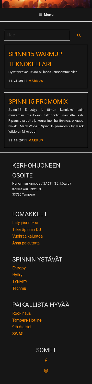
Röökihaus (21, 313)
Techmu (19, 288)
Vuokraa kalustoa (27, 236)
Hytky (17, 274)
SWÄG (18, 333)
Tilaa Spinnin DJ (26, 229)
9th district (21, 326)
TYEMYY (19, 281)
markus (36, 81)
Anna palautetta (26, 243)
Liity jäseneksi (25, 222)
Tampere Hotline (27, 320)
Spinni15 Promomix (38, 101)
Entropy (19, 268)
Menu (49, 14)
